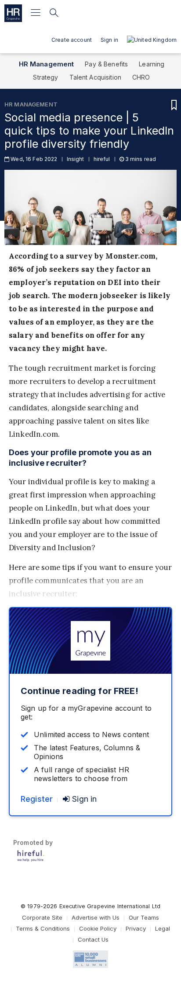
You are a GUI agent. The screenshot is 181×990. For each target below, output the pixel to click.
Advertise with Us (95, 917)
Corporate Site (42, 917)
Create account (71, 40)
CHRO (141, 77)
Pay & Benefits (106, 64)
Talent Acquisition (95, 77)
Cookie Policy (97, 928)
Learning (151, 64)
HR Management (46, 64)
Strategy (45, 77)
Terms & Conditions (43, 928)
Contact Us (93, 939)
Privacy (136, 928)
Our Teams (144, 917)
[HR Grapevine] (13, 13)
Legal (162, 928)
